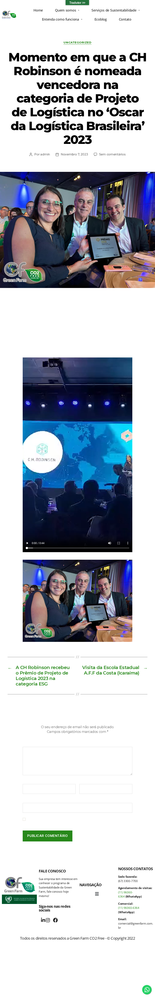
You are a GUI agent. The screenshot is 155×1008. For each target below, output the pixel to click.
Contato (125, 19)
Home (38, 10)
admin (45, 154)
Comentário (32, 744)
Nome (28, 781)
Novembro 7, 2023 (74, 154)
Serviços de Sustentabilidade (113, 10)
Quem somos (65, 10)
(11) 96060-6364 (128, 908)
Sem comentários (112, 154)
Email (84, 781)
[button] (67, 10)
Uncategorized (77, 42)
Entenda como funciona (60, 19)
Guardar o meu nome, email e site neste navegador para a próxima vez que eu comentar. (78, 821)
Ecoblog (101, 19)
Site (25, 800)
